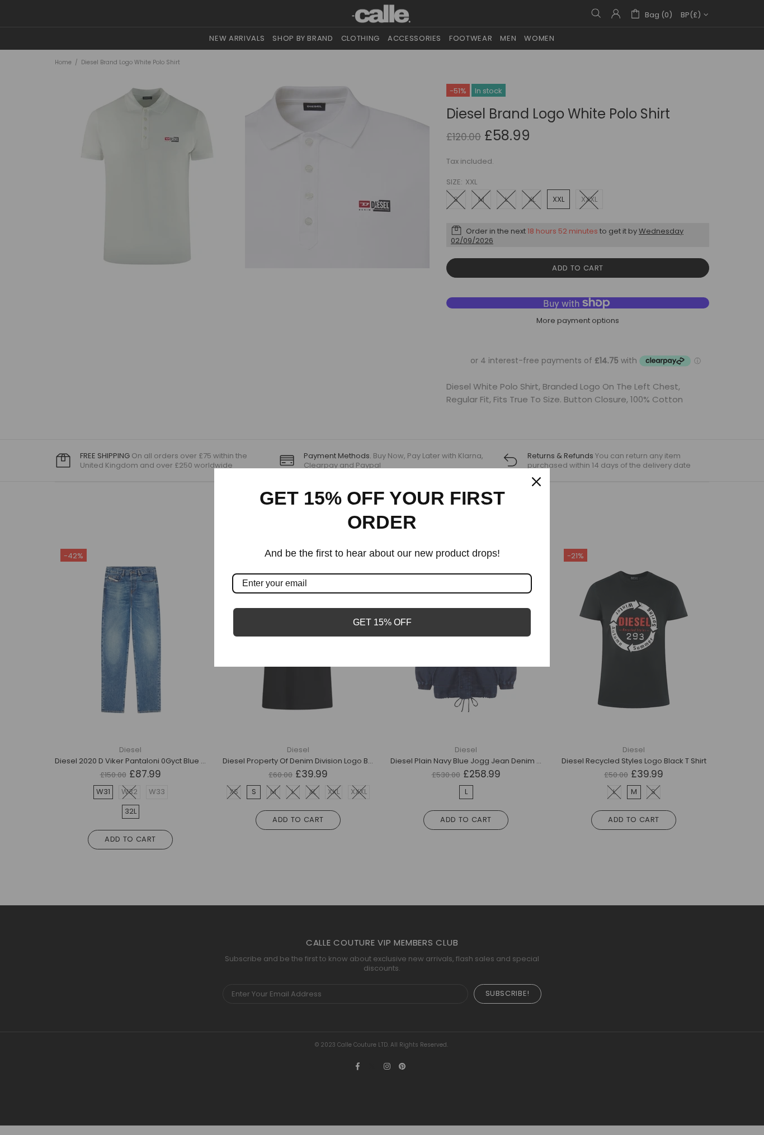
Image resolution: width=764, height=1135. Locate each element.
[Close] (536, 481)
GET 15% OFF (382, 622)
